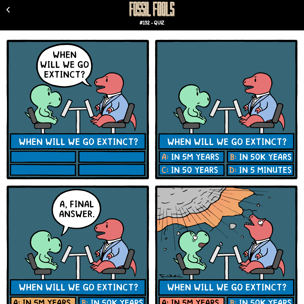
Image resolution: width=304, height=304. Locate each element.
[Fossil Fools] (152, 9)
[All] (8, 9)
